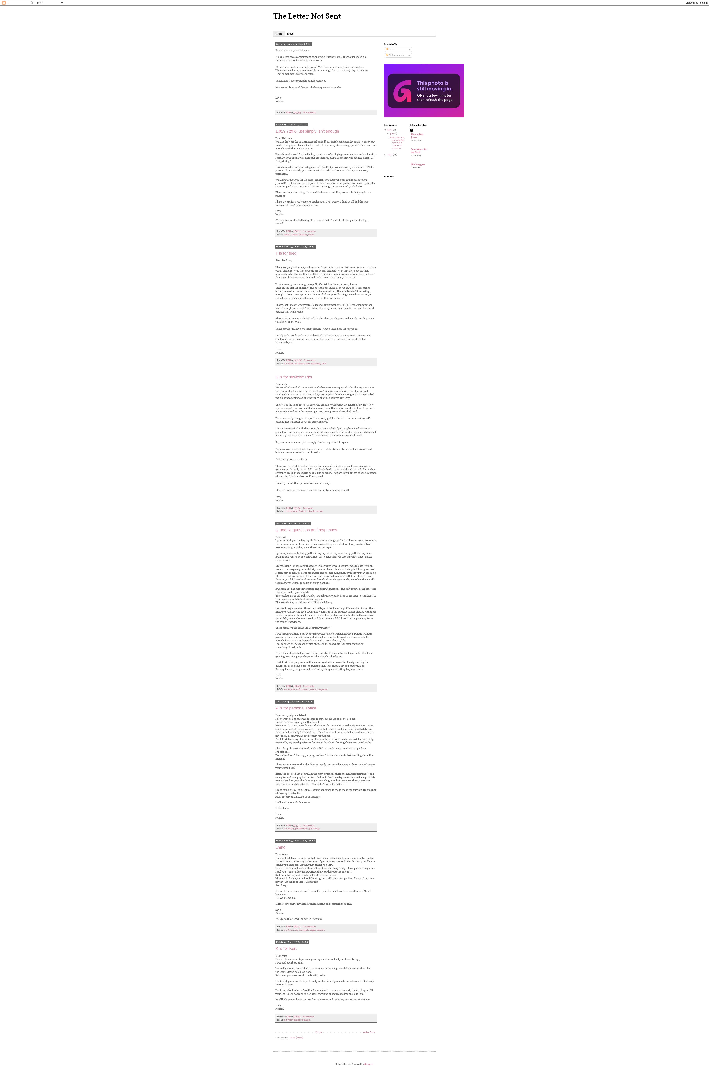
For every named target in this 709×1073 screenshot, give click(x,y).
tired (324, 363)
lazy (296, 930)
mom (307, 363)
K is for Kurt (286, 948)
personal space (301, 828)
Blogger (368, 1064)
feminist (302, 511)
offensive (321, 930)
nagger (313, 930)
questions (313, 689)
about (290, 33)
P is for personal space (295, 708)
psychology (316, 363)
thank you (306, 1020)
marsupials (304, 930)
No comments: (309, 112)
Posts (391, 49)
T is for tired (286, 253)
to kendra (311, 511)
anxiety (287, 235)
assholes (291, 689)
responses (322, 689)
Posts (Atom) (296, 1037)
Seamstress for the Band (419, 151)
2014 (390, 129)
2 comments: (310, 360)
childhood (292, 363)
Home (279, 33)
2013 (390, 154)
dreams (294, 235)
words (311, 235)
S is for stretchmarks (293, 377)
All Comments (396, 55)
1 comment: (308, 508)
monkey (304, 689)
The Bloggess (418, 164)
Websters (303, 235)
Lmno (280, 847)
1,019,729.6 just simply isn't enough (307, 131)
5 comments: (308, 1017)
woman (319, 511)
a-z (285, 363)
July (392, 133)
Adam (290, 930)
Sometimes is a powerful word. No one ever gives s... (397, 143)
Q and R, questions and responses (306, 530)
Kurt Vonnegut (294, 1020)
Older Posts (369, 1032)
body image (293, 511)
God (298, 689)
